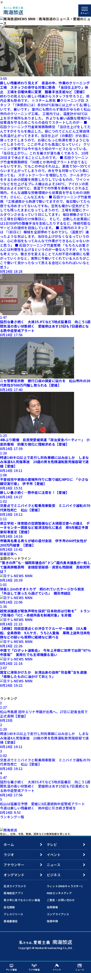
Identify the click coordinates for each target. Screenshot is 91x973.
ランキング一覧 (12, 816)
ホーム (9, 844)
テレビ (52, 844)
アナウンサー (14, 864)
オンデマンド (14, 874)
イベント (54, 854)
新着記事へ (8, 553)
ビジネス (54, 874)
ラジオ (9, 854)
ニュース (53, 864)
